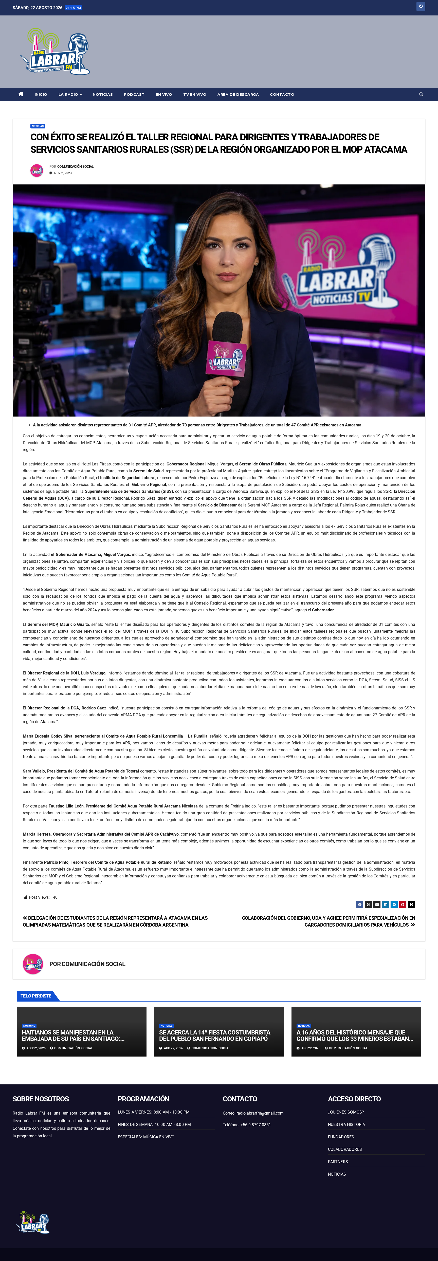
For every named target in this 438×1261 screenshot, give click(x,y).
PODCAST (134, 94)
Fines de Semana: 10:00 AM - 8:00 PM (154, 1124)
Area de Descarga (238, 94)
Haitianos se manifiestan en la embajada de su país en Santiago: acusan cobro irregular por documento (71, 1042)
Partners (338, 1161)
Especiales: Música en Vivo (146, 1137)
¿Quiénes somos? (346, 1112)
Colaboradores (345, 1149)
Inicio (41, 94)
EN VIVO (164, 94)
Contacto (282, 94)
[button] (421, 94)
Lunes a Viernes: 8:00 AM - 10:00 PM (154, 1112)
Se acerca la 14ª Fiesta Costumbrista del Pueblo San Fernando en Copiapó (214, 1035)
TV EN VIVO (194, 94)
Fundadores (341, 1137)
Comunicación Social (75, 166)
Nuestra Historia (346, 1124)
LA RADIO (69, 94)
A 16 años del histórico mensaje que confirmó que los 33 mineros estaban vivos (353, 1039)
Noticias (103, 94)
